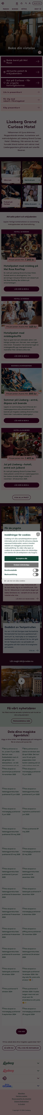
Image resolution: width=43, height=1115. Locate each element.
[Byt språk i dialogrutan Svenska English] (38, 534)
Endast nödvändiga (21, 565)
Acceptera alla (21, 558)
